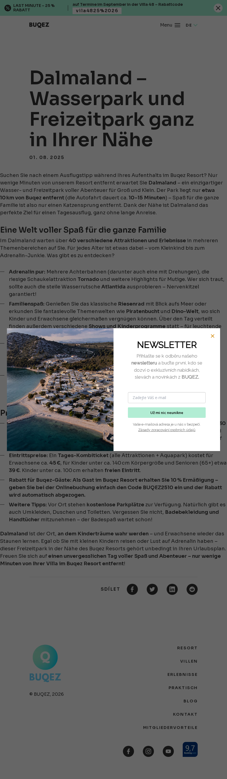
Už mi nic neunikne (166, 412)
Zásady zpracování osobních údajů (166, 430)
